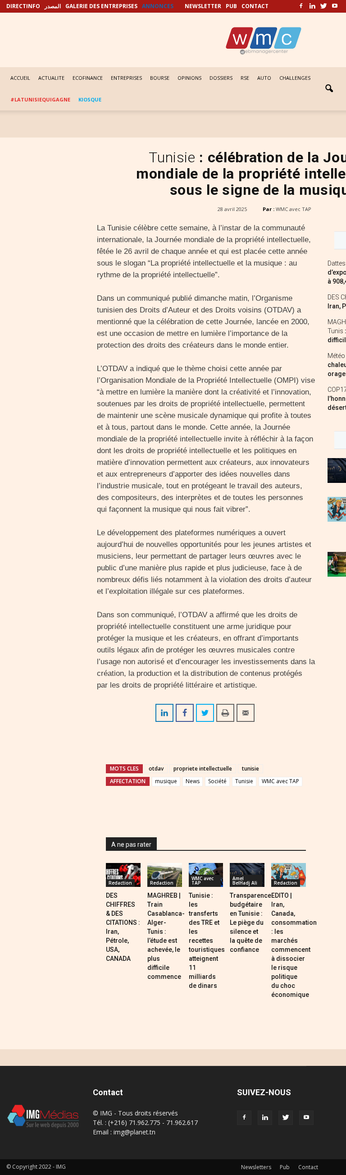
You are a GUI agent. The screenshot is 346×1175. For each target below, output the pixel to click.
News (193, 781)
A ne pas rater (131, 844)
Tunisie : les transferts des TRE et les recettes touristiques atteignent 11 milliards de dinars (207, 940)
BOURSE (159, 77)
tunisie (250, 768)
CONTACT (255, 6)
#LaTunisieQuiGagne (40, 99)
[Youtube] (335, 6)
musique (166, 781)
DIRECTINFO (23, 6)
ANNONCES (157, 6)
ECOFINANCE (88, 77)
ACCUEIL (20, 77)
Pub (285, 1167)
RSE (245, 77)
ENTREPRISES (126, 77)
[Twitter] (323, 6)
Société (217, 781)
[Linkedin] (312, 6)
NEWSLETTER (203, 6)
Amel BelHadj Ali (244, 880)
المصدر (53, 6)
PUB (231, 6)
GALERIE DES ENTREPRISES (101, 6)
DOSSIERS (220, 77)
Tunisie (244, 781)
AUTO (264, 77)
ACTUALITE (51, 77)
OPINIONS (189, 77)
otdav (156, 768)
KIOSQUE (89, 99)
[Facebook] (301, 6)
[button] (329, 89)
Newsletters (256, 1167)
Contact (308, 1167)
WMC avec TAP (293, 209)
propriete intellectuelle (202, 768)
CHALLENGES (294, 77)
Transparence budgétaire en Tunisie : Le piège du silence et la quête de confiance (250, 922)
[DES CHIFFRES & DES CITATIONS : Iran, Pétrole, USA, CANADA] (123, 875)
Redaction (120, 883)
